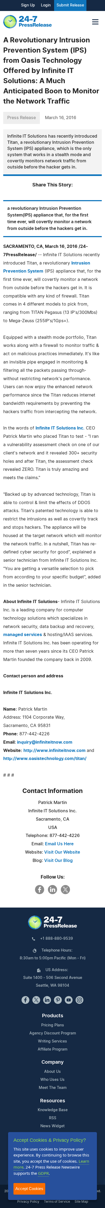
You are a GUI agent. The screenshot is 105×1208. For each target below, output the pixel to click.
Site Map (81, 1201)
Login (46, 5)
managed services (22, 635)
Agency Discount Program (52, 1033)
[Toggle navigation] (95, 21)
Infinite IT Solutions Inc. (60, 428)
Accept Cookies (29, 1188)
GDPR (43, 1173)
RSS (52, 1118)
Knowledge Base (53, 1110)
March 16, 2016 (60, 118)
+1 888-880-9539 (56, 939)
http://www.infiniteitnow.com (55, 750)
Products (52, 1016)
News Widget (52, 1126)
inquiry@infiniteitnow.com (44, 742)
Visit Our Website (62, 852)
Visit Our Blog (58, 860)
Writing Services (52, 1041)
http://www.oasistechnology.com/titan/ (44, 759)
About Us (52, 1072)
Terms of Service (57, 1201)
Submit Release (70, 5)
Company (52, 1062)
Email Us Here (59, 844)
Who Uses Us (52, 1080)
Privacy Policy (28, 1201)
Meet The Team (52, 1088)
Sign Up (28, 5)
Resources (52, 1101)
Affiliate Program (52, 1049)
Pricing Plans (52, 1025)
